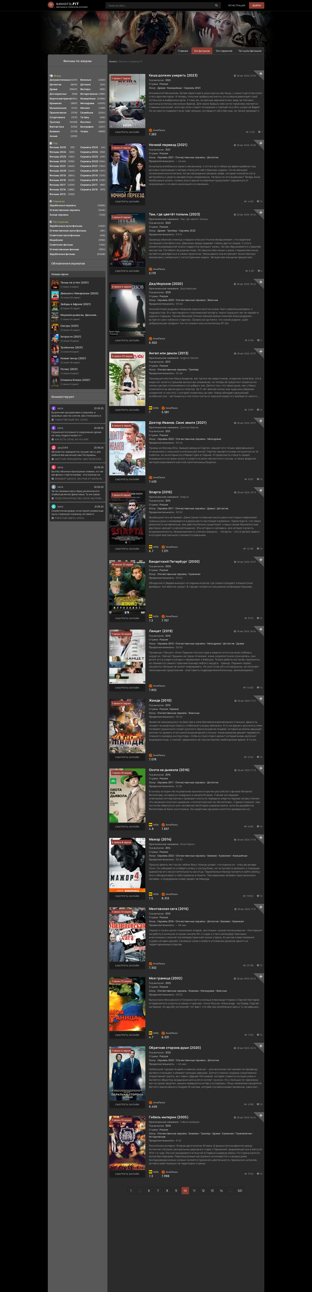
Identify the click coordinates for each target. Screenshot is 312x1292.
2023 (168, 80)
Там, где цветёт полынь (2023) (174, 214)
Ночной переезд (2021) (168, 145)
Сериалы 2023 (89, 156)
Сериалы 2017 (89, 184)
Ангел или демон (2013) (168, 353)
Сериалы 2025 (89, 147)
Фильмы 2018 (58, 180)
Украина (174, 709)
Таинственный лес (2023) (71, 419)
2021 (167, 149)
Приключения (58, 112)
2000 (168, 566)
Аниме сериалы (59, 214)
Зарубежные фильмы (62, 254)
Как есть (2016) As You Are (72, 439)
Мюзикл (85, 108)
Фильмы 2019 (58, 175)
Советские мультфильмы (65, 235)
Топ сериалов (224, 50)
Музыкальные (58, 108)
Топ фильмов (202, 50)
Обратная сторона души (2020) (175, 1047)
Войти (257, 5)
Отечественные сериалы (65, 210)
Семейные (86, 112)
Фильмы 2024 (58, 152)
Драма (53, 89)
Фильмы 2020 (58, 170)
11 (194, 1191)
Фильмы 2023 (58, 156)
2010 (168, 705)
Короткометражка (60, 98)
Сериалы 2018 (89, 180)
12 (203, 1191)
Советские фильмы (61, 244)
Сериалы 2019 (89, 175)
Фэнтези (85, 122)
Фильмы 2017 (58, 184)
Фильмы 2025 (58, 147)
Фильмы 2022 (58, 161)
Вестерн (85, 89)
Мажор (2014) (160, 839)
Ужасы (84, 131)
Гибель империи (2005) (168, 1117)
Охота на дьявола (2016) (169, 770)
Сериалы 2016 (89, 189)
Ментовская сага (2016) (169, 908)
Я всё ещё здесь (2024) (69, 518)
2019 (168, 635)
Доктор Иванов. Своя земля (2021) (178, 422)
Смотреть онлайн (127, 132)
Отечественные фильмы (64, 249)
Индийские (56, 240)
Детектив (55, 84)
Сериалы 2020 (89, 170)
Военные (85, 79)
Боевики (55, 131)
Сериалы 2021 (89, 166)
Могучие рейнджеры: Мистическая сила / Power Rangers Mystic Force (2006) (79, 459)
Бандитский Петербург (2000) (174, 561)
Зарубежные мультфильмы (66, 225)
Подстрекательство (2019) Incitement (79, 498)
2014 (168, 847)
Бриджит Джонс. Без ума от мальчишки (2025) (79, 478)
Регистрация (236, 5)
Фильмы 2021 (58, 166)
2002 (168, 983)
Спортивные (57, 117)
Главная (183, 50)
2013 (167, 361)
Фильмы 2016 (58, 189)
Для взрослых (58, 93)
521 (240, 1191)
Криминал (56, 103)
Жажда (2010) (160, 700)
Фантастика (57, 126)
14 (221, 1191)
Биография (87, 126)
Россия (164, 84)
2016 (168, 500)
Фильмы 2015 (58, 194)
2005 (168, 1125)
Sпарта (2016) (160, 492)
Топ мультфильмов (249, 50)
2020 (168, 292)
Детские (85, 84)
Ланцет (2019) (161, 631)
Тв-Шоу (84, 117)
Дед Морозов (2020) (166, 283)
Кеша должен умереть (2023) (173, 75)
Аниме (53, 136)
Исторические (89, 93)
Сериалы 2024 (89, 152)
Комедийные (88, 98)
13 (212, 1191)
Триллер (55, 122)
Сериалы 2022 (89, 161)
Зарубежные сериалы (63, 205)
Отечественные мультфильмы (68, 230)
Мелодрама (87, 103)
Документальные (60, 79)
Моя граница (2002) (166, 978)
